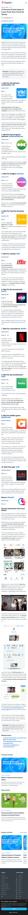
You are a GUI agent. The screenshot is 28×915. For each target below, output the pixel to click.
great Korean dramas (9, 390)
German (19, 890)
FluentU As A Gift (4, 886)
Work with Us (4, 894)
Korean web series (20, 52)
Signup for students (5, 888)
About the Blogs (4, 877)
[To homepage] (6, 2)
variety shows (13, 317)
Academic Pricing (4, 884)
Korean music (19, 320)
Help (2, 896)
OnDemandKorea (16, 136)
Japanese (20, 892)
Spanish (19, 886)
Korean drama (15, 42)
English (19, 884)
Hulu (3, 376)
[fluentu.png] (21, 506)
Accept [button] (14, 908)
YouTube (20, 882)
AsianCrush (6, 417)
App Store (18, 706)
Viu (2, 213)
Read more (9, 906)
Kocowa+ (20, 173)
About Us (3, 875)
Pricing (2, 882)
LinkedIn (20, 879)
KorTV (3, 291)
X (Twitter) (20, 877)
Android (3, 88)
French (19, 894)
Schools (3, 879)
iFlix (18, 254)
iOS (7, 88)
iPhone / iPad (4, 890)
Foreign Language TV (10, 484)
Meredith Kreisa (7, 17)
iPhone (8, 420)
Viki (13, 85)
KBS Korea (10, 315)
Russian (19, 896)
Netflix (23, 328)
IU (11, 249)
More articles (23, 832)
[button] (14, 912)
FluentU (3, 7)
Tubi (17, 467)
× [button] (26, 900)
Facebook (20, 875)
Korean (10, 7)
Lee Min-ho (17, 249)
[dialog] (14, 907)
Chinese (19, 888)
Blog (7, 7)
